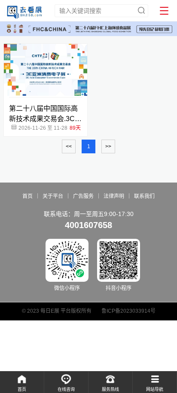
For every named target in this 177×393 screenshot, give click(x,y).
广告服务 (83, 196)
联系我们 (144, 196)
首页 (27, 196)
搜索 (141, 10)
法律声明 (114, 196)
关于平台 (53, 196)
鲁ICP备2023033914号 (128, 311)
